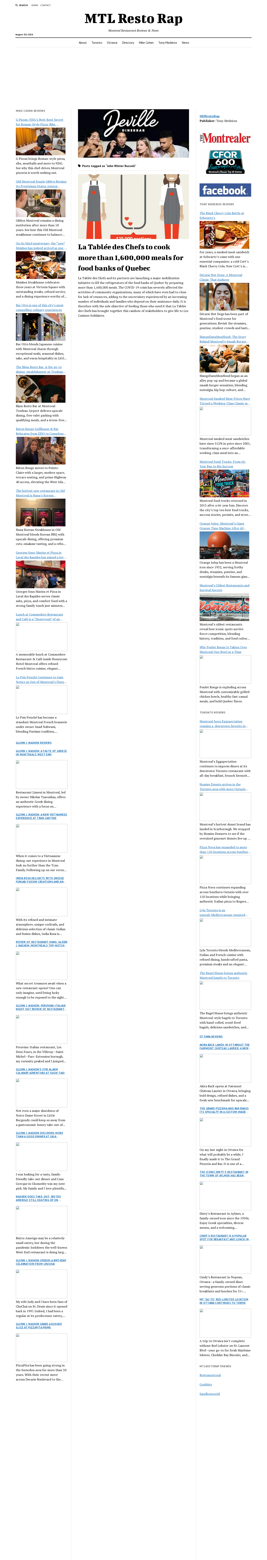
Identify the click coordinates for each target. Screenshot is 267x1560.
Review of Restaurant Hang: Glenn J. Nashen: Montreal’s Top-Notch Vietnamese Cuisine (41, 943)
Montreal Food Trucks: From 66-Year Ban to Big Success (223, 463)
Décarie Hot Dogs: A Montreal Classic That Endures (221, 277)
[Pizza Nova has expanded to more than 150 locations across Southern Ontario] (225, 869)
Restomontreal (210, 1375)
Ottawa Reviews (211, 1036)
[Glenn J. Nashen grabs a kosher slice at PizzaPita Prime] (41, 1347)
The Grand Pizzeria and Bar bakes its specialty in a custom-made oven (224, 1110)
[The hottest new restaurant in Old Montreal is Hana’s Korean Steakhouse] (40, 512)
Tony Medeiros (167, 42)
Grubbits (206, 1384)
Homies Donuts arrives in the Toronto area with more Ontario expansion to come (222, 786)
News (185, 42)
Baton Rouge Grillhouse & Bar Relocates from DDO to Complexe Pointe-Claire (40, 431)
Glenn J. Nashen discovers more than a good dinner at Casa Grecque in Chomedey (39, 1134)
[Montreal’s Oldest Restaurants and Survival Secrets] (224, 607)
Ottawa (112, 42)
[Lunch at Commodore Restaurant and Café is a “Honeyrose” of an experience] (41, 636)
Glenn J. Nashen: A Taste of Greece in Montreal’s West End (41, 752)
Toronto (96, 42)
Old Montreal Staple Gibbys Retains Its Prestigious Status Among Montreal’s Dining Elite (41, 183)
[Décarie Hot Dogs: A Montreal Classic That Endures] (224, 297)
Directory (128, 42)
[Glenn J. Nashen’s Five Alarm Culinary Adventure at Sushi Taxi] (41, 1092)
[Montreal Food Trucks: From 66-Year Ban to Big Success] (224, 483)
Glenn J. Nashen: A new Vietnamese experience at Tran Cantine (41, 816)
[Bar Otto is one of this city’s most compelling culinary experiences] (40, 327)
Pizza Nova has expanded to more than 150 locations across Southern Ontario (225, 849)
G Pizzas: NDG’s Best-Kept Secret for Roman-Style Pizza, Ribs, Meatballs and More (39, 122)
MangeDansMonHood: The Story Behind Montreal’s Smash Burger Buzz (223, 339)
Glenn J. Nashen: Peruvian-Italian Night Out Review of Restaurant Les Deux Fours (40, 1007)
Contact (45, 5)
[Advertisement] (133, 78)
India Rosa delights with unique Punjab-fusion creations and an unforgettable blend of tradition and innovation (40, 879)
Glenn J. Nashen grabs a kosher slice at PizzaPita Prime (39, 1325)
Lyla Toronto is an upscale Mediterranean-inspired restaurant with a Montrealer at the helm (225, 912)
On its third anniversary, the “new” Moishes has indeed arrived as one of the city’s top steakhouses (41, 245)
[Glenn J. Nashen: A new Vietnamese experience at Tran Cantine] (41, 838)
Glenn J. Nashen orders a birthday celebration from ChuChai (41, 1262)
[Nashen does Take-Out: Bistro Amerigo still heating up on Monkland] (41, 1220)
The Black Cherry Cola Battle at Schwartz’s (222, 215)
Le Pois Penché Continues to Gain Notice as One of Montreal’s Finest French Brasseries (40, 679)
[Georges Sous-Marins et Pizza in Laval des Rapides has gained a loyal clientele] (40, 574)
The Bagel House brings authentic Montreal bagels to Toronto (223, 975)
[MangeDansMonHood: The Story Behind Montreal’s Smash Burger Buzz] (224, 358)
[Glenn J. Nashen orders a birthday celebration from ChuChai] (41, 1283)
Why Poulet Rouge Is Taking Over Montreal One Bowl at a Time (223, 649)
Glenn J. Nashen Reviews (34, 742)
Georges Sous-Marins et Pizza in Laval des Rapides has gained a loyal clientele (41, 555)
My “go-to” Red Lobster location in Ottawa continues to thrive (224, 1301)
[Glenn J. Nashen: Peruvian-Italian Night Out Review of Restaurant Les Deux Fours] (41, 1029)
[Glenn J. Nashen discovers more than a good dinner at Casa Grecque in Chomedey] (41, 1156)
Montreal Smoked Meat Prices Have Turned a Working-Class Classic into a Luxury (225, 401)
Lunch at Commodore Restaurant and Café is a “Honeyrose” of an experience (39, 616)
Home (34, 5)
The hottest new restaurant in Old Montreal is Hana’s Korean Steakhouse (40, 493)
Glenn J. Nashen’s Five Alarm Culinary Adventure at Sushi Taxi (40, 1071)
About (83, 42)
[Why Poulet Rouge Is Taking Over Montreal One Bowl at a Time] (225, 669)
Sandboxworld (210, 1394)
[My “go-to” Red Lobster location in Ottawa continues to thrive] (225, 1323)
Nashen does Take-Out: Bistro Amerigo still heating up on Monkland (38, 1198)
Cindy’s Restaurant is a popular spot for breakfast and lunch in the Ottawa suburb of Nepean (224, 1237)
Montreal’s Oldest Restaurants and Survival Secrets (224, 587)
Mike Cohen (146, 42)
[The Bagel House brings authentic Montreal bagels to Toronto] (225, 995)
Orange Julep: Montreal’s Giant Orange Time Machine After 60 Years (222, 525)
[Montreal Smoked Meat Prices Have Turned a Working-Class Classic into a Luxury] (225, 421)
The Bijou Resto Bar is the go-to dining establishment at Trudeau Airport (39, 369)
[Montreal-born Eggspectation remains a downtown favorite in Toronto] (225, 743)
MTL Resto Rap (133, 18)
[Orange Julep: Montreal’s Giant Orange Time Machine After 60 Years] (224, 545)
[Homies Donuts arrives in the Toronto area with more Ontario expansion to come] (225, 806)
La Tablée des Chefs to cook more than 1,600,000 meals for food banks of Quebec (130, 257)
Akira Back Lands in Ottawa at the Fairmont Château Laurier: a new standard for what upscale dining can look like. (225, 1046)
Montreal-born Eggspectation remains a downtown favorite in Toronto (222, 723)
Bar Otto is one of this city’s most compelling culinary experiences (40, 307)
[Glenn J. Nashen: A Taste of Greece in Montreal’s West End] (41, 774)
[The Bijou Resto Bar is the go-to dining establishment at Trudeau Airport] (40, 389)
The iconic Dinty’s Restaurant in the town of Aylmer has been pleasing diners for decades (224, 1173)
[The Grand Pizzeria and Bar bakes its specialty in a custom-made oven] (225, 1132)
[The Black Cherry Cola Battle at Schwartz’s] (224, 235)
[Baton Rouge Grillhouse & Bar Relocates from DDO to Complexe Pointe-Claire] (40, 451)
